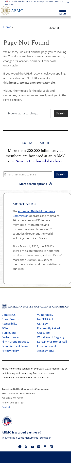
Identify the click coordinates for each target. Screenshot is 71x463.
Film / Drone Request (15, 341)
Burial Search (10, 319)
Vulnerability (45, 315)
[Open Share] (62, 28)
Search (60, 174)
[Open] (62, 13)
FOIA (5, 328)
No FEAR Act (45, 319)
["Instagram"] (45, 447)
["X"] (26, 447)
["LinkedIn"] (51, 447)
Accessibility (9, 323)
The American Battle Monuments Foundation (26, 437)
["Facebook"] (20, 447)
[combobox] (28, 113)
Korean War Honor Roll (52, 341)
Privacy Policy (10, 351)
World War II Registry (50, 337)
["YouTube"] (32, 447)
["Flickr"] (39, 447)
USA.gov (42, 323)
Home (7, 27)
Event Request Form (15, 346)
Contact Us (9, 315)
